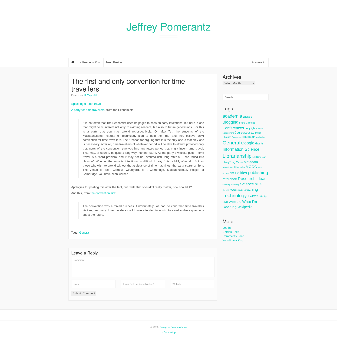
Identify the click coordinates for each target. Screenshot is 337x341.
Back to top (169, 332)
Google (247, 143)
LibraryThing (229, 162)
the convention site (103, 193)
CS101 (250, 132)
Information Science (241, 149)
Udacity (263, 196)
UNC (225, 202)
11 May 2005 (91, 95)
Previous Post (91, 62)
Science (247, 184)
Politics (241, 173)
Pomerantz (259, 62)
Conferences (233, 128)
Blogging (230, 122)
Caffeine (250, 122)
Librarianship (237, 156)
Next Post (113, 62)
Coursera (240, 132)
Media (239, 162)
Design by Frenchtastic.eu (173, 327)
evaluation (260, 137)
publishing (258, 172)
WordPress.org (233, 240)
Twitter (253, 196)
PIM (232, 173)
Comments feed (233, 236)
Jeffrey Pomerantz (168, 26)
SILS (258, 184)
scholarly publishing (231, 185)
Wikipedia (244, 207)
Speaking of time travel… (87, 103)
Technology (235, 195)
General (84, 232)
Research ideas (252, 178)
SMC (240, 190)
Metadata (251, 162)
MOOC (251, 167)
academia (232, 116)
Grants (259, 143)
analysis (247, 116)
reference (230, 179)
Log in (227, 227)
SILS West (230, 189)
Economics (237, 137)
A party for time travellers (88, 110)
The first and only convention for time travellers (128, 84)
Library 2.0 (259, 156)
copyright (250, 128)
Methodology (228, 167)
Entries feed (231, 232)
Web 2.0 (235, 202)
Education (248, 136)
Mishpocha (239, 167)
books (242, 123)
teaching (250, 189)
